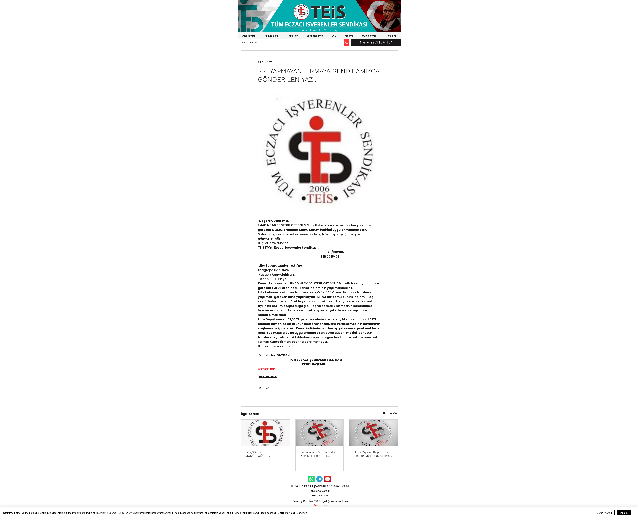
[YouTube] (327, 479)
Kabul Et (623, 512)
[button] (270, 35)
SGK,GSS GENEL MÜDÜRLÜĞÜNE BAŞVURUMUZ (256, 453)
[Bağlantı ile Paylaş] (267, 387)
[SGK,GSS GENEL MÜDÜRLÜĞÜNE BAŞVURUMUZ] (265, 433)
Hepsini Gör (390, 413)
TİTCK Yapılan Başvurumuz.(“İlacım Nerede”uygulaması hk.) (372, 453)
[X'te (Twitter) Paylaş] (259, 387)
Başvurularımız (268, 376)
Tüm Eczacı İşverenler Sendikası (319, 486)
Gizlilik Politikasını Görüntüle (292, 512)
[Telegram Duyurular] (319, 479)
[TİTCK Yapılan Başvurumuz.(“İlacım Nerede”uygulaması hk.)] (373, 433)
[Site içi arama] (346, 42)
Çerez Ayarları (604, 512)
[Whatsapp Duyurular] (311, 479)
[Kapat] (635, 512)
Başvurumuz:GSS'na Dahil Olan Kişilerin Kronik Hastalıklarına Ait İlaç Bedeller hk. (317, 453)
